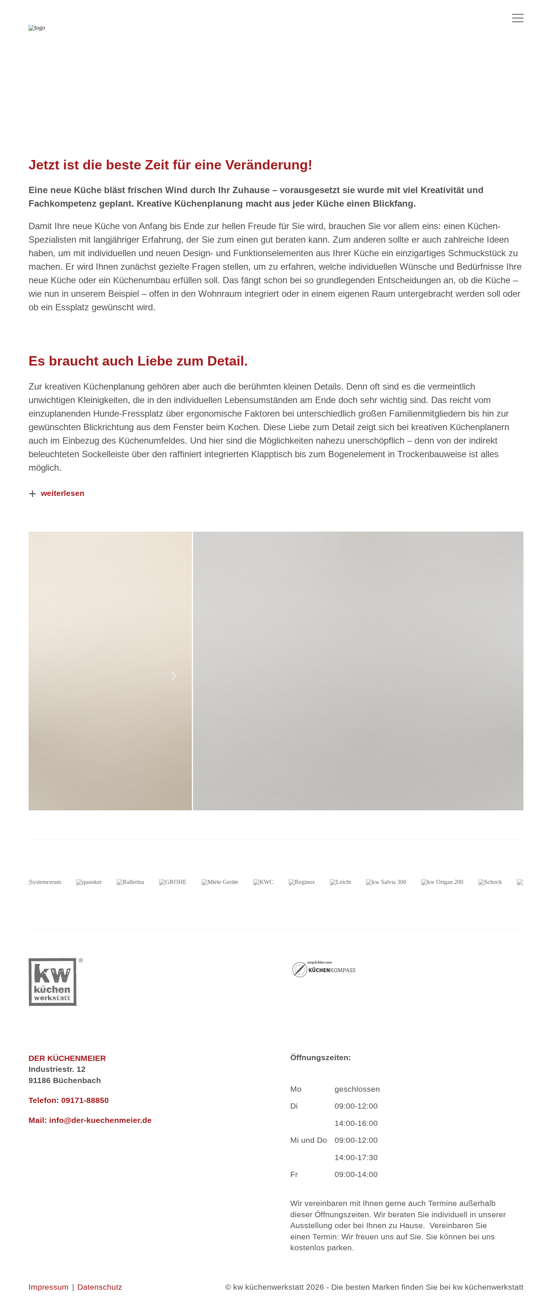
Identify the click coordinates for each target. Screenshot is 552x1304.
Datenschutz (99, 1287)
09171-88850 (85, 1100)
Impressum (49, 1287)
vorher (51, 547)
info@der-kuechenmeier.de (100, 1120)
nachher (497, 547)
